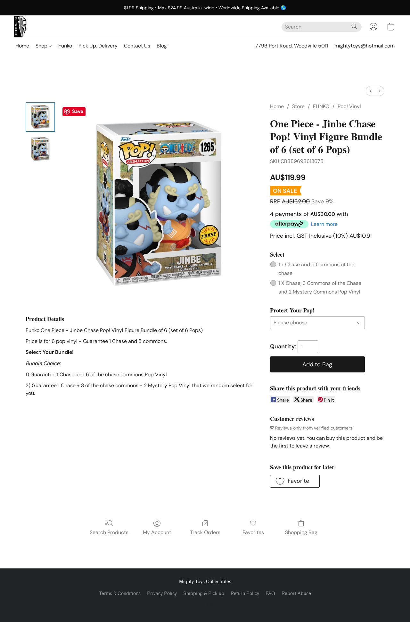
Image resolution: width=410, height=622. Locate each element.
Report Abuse (296, 593)
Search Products (109, 532)
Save (77, 111)
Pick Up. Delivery (98, 45)
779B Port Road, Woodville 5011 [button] (291, 45)
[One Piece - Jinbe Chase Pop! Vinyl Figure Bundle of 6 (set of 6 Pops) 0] (40, 117)
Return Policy (245, 593)
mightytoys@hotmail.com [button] (364, 45)
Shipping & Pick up (203, 593)
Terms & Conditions (120, 593)
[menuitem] (370, 91)
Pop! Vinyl (349, 106)
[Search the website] (354, 26)
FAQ (270, 593)
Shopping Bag (301, 532)
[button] (20, 27)
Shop (42, 45)
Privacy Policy (162, 593)
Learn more (324, 224)
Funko (65, 45)
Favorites (253, 532)
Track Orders (205, 532)
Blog (162, 45)
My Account (157, 532)
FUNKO (321, 106)
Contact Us (137, 45)
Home (22, 45)
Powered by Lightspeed (205, 605)
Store (298, 106)
